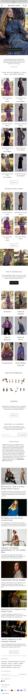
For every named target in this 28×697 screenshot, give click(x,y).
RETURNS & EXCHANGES (7, 665)
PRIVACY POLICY (16, 667)
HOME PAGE (4, 661)
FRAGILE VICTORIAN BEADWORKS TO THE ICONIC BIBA (13, 550)
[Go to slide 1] (10, 53)
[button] (23, 5)
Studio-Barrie (5, 686)
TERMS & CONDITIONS (6, 667)
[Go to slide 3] (14, 53)
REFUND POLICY (18, 665)
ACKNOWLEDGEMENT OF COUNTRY (16, 661)
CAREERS (15, 663)
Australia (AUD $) (5, 693)
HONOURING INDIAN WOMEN (13, 580)
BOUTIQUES (4, 663)
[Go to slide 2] (12, 53)
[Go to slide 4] (16, 53)
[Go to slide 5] (17, 53)
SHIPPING (21, 663)
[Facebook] (1, 681)
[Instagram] (4, 681)
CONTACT (10, 663)
